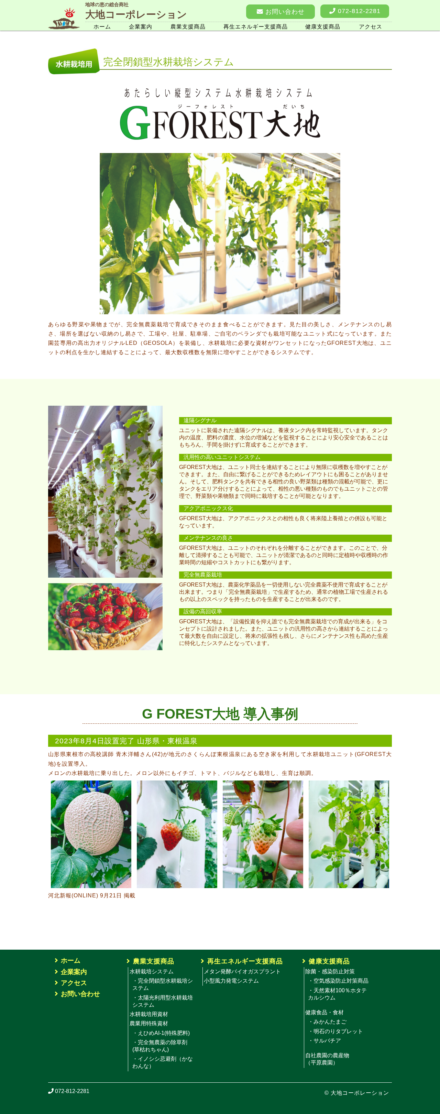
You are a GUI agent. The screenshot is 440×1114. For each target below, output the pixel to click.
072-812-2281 (358, 11)
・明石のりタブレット (335, 1031)
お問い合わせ (284, 11)
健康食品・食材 (324, 1012)
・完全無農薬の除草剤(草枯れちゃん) (159, 1045)
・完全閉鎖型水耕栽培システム (162, 984)
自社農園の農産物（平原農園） (327, 1059)
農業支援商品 (188, 27)
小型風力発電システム (231, 981)
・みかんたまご (327, 1022)
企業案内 (140, 27)
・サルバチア (324, 1041)
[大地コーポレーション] (64, 10)
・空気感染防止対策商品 (338, 981)
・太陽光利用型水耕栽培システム (162, 1001)
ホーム (102, 27)
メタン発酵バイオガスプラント (242, 971)
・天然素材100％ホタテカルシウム (337, 994)
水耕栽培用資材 (149, 1014)
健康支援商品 (322, 27)
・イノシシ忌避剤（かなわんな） (162, 1062)
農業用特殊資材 (149, 1023)
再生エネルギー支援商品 (255, 27)
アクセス (370, 27)
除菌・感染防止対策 (330, 971)
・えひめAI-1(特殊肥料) (161, 1033)
